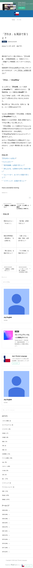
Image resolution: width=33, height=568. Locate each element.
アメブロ (19, 19)
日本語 (5, 433)
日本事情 (6, 454)
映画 (4, 441)
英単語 (4, 41)
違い (5, 478)
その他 (5, 470)
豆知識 (5, 437)
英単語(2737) (4, 192)
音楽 (4, 449)
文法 (4, 474)
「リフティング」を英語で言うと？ (14, 181)
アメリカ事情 (7, 458)
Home (13, 19)
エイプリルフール (7, 425)
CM (4, 445)
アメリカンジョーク (8, 487)
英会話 (5, 495)
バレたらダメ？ (7, 162)
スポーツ (6, 466)
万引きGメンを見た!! (9, 158)
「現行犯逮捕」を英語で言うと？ (13, 165)
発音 (5, 491)
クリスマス (6, 429)
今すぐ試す (21, 7)
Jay (4, 462)
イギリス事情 (6, 420)
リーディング (6, 483)
